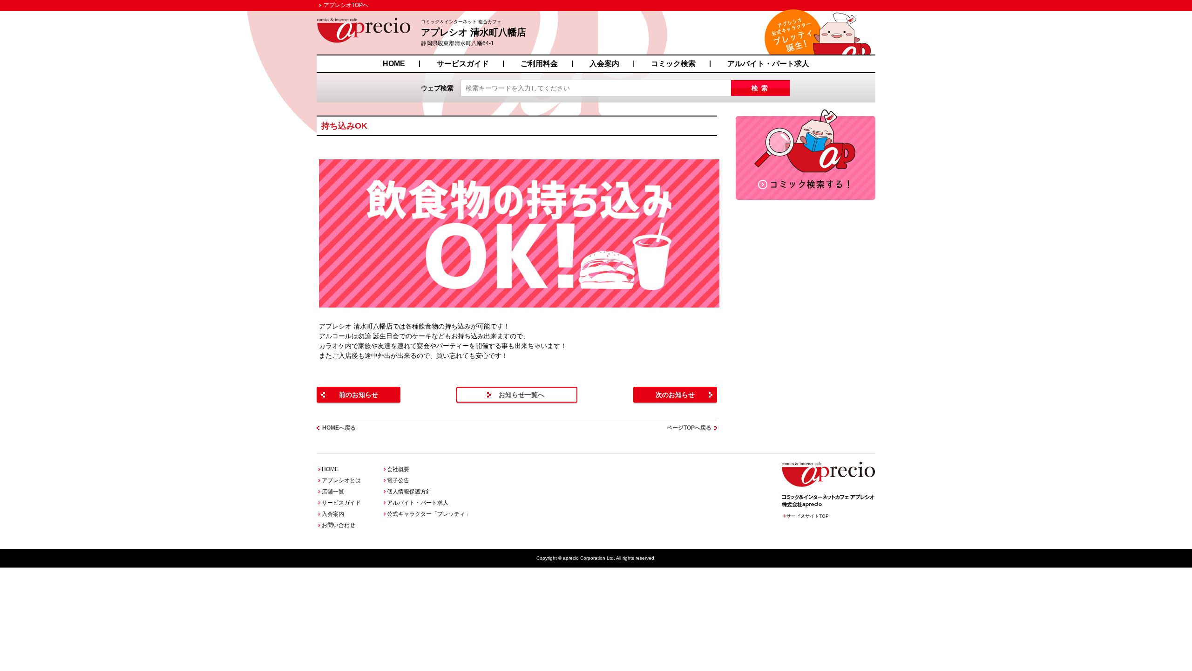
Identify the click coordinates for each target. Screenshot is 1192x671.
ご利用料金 (539, 64)
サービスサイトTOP (807, 516)
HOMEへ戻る (339, 428)
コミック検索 (673, 64)
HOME (394, 64)
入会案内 (604, 64)
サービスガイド (463, 64)
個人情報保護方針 (409, 491)
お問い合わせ (338, 525)
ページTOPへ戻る (689, 428)
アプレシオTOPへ (346, 5)
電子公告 (398, 480)
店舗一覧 (333, 491)
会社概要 (398, 469)
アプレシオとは (341, 480)
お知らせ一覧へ (521, 394)
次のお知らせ (675, 394)
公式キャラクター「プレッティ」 (429, 514)
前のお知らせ (358, 394)
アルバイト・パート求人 (768, 64)
